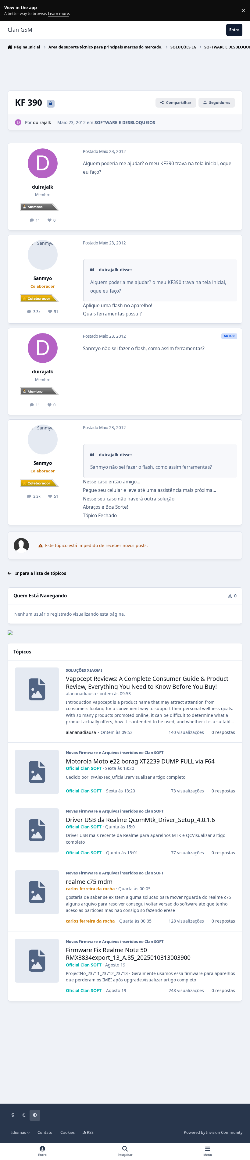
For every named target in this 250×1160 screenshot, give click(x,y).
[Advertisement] (119, 68)
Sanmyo (43, 278)
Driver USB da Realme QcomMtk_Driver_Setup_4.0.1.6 (140, 820)
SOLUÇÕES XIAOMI (84, 670)
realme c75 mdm (89, 881)
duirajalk (42, 187)
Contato (45, 1132)
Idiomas (19, 1132)
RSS (90, 1132)
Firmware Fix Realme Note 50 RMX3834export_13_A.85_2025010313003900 (128, 954)
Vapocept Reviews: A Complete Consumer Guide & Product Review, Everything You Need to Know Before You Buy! (147, 682)
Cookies (67, 1132)
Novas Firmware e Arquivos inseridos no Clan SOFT (114, 752)
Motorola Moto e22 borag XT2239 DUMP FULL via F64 (140, 761)
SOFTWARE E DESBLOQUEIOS (125, 122)
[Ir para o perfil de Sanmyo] (43, 255)
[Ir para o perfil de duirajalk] (18, 122)
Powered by (213, 1132)
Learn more (11, 10)
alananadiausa (81, 693)
